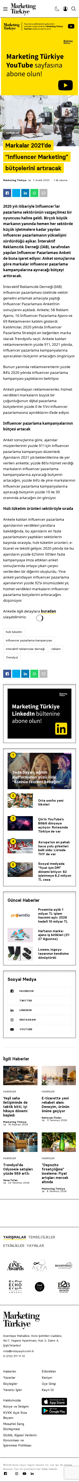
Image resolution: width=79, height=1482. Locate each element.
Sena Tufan (10, 1180)
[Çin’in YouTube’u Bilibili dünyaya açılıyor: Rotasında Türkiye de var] (20, 823)
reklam (56, 649)
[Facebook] (5, 1473)
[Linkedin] (32, 1473)
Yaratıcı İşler (12, 1390)
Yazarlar (9, 1378)
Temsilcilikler (41, 1237)
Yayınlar (35, 1246)
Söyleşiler (10, 1384)
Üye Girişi (49, 1384)
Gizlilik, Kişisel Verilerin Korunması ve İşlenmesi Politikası (20, 1440)
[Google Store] (54, 1413)
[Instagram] (16, 1473)
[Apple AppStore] (54, 1404)
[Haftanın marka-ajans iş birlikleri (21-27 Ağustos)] (20, 935)
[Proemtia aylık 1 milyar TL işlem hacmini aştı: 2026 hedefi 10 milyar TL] (20, 916)
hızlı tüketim (14, 632)
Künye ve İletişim (16, 1406)
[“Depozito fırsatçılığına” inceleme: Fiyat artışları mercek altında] (59, 1142)
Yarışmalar (14, 1237)
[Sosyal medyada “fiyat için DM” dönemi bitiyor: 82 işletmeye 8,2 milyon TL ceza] (20, 869)
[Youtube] (24, 1473)
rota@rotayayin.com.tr (18, 1351)
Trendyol (12, 657)
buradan (48, 611)
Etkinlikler (13, 1246)
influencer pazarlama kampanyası (29, 640)
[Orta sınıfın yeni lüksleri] (20, 800)
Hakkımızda (12, 1400)
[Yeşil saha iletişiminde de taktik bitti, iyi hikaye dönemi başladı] (20, 1075)
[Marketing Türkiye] (25, 8)
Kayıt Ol (48, 1390)
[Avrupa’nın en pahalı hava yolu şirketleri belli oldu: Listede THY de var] (20, 846)
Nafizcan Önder (52, 1117)
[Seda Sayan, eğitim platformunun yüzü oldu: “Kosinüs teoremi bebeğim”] (39, 771)
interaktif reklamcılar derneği (25, 649)
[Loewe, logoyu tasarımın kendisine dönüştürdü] (20, 953)
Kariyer (47, 1378)
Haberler (12, 133)
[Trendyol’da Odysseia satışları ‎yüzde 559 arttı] (20, 1142)
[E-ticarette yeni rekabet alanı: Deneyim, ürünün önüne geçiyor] (59, 1075)
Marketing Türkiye (15, 180)
